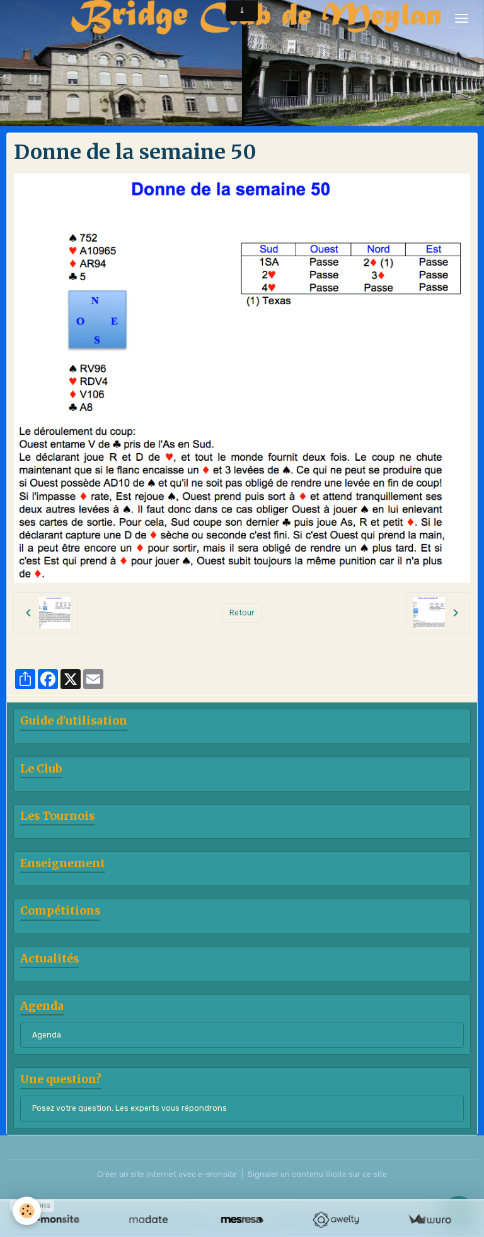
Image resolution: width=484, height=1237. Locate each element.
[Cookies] (27, 1211)
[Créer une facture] (429, 1219)
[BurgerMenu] (461, 18)
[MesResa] (242, 1219)
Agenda (46, 1035)
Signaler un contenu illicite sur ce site (317, 1174)
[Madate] (148, 1219)
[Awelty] (335, 1219)
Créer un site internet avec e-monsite (167, 1174)
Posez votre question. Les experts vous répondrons (129, 1108)
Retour (242, 612)
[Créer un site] (54, 1219)
